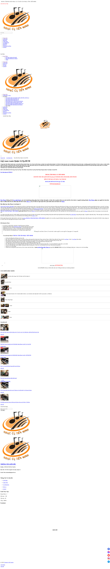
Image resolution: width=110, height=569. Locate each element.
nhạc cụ (29, 201)
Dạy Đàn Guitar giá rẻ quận (11, 57)
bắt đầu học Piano (17, 226)
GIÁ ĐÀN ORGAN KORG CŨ (12, 98)
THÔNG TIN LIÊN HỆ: (8, 464)
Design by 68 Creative (8, 562)
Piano (63, 201)
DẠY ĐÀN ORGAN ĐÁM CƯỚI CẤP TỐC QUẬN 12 (17, 97)
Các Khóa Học (6, 110)
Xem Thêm (5, 56)
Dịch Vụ (5, 64)
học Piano (66, 239)
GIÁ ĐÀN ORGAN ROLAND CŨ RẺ (14, 102)
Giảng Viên (5, 109)
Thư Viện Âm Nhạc (7, 112)
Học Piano (3, 200)
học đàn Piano (73, 214)
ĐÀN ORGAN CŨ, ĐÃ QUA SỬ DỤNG (14, 101)
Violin (7, 59)
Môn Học (5, 108)
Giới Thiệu (5, 63)
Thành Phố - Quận (7, 95)
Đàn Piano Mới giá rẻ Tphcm (11, 58)
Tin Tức (4, 65)
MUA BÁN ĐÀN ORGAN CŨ (12, 100)
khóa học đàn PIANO (38, 208)
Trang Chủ (5, 61)
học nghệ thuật (17, 200)
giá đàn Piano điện (41, 247)
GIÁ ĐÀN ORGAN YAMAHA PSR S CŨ (14, 103)
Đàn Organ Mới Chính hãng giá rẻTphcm (14, 104)
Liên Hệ (4, 66)
